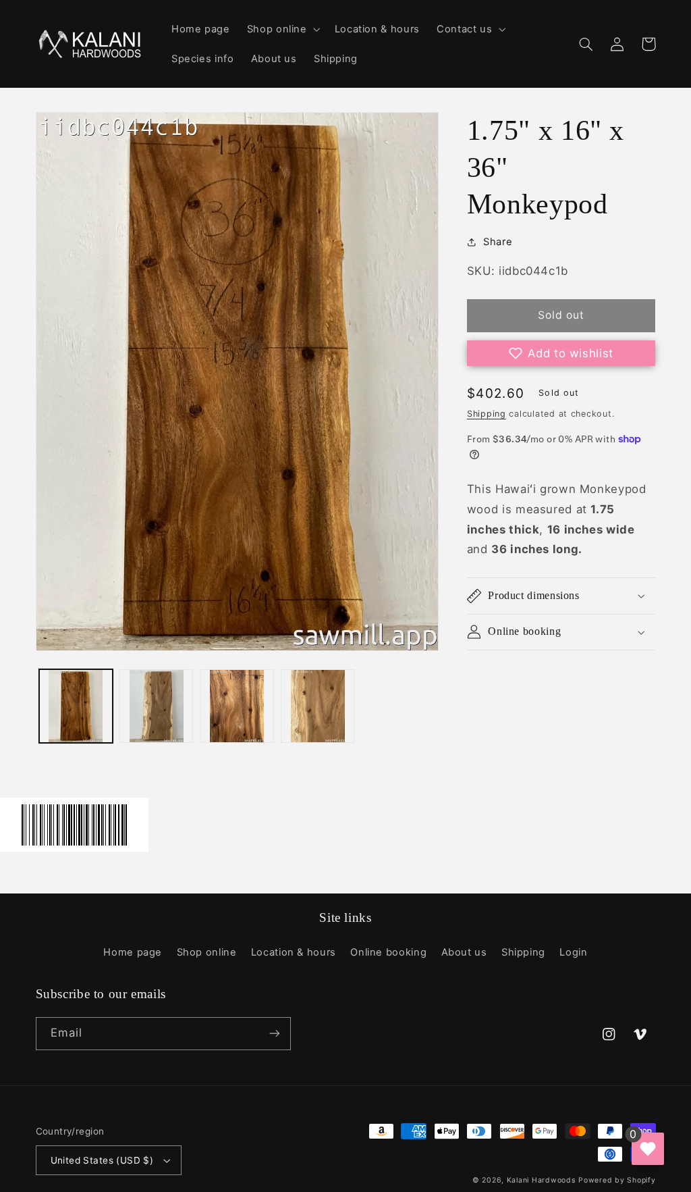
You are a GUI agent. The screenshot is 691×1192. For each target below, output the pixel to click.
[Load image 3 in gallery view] (237, 706)
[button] (282, 29)
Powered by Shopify (616, 1180)
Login (573, 952)
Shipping (486, 414)
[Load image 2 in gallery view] (156, 706)
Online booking (388, 952)
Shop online (207, 952)
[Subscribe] (273, 1033)
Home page (132, 952)
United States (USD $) (102, 1160)
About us (464, 952)
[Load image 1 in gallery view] (76, 706)
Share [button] (497, 242)
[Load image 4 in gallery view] (317, 706)
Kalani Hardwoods (541, 1180)
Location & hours (293, 952)
